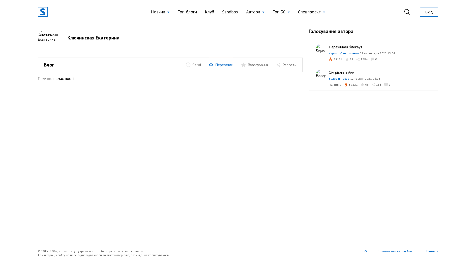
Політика (335, 84)
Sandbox (230, 12)
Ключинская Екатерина (93, 37)
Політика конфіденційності (396, 251)
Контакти (432, 251)
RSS (364, 251)
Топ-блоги (187, 12)
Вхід (429, 11)
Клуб (209, 12)
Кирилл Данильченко (344, 53)
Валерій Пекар (339, 78)
